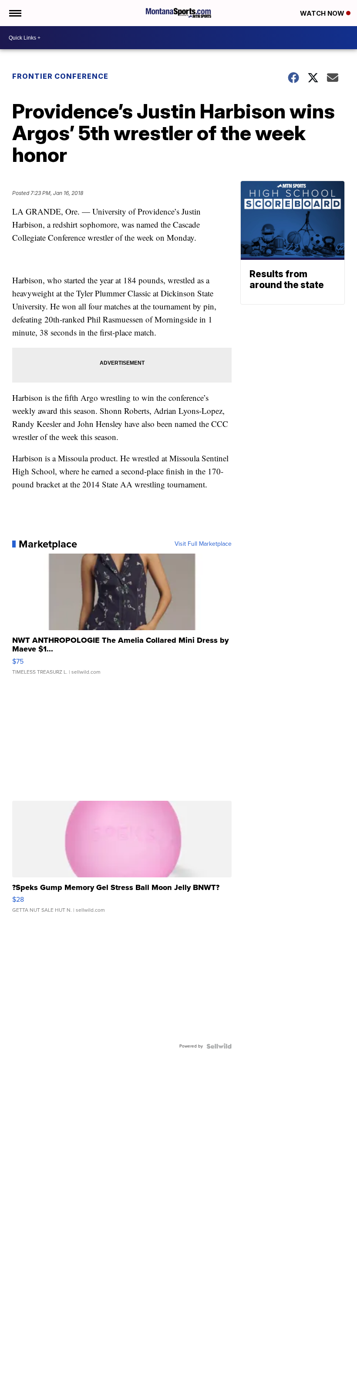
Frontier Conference (60, 76)
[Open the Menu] (15, 13)
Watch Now (323, 13)
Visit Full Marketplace (203, 544)
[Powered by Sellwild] (219, 1046)
